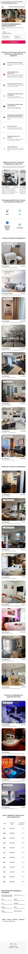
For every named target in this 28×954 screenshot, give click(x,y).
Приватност (11, 947)
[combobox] (13, 33)
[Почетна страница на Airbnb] (3, 7)
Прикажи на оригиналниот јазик (10, 3)
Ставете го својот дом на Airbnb (17, 7)
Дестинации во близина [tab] (7, 895)
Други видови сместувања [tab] (20, 895)
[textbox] (7, 38)
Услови (16, 947)
